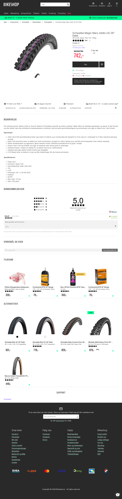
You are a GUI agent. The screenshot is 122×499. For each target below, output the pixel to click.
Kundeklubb (16, 460)
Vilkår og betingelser (74, 451)
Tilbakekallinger (73, 454)
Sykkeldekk (25, 22)
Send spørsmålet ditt (109, 250)
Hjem (5, 22)
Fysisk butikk (102, 434)
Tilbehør (36, 13)
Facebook (46, 434)
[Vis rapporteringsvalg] (115, 226)
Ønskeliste (15, 451)
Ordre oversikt (17, 445)
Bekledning (14, 13)
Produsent (7, 399)
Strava (45, 440)
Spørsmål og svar (73, 448)
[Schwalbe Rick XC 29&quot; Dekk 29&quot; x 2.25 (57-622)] (45, 325)
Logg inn (109, 6)
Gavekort (15, 434)
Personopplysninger (19, 448)
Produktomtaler (73, 443)
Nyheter (14, 443)
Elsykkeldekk (37, 22)
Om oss (100, 443)
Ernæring (52, 13)
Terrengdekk (48, 22)
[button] (11, 108)
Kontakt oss (102, 437)
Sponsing (101, 445)
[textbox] (53, 250)
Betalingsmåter (72, 434)
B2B (99, 454)
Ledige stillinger (103, 440)
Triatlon (44, 13)
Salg (69, 13)
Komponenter (26, 13)
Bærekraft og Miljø (18, 454)
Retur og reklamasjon (75, 445)
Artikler (14, 463)
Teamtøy (101, 448)
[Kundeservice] (93, 3)
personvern (60, 421)
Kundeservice (72, 440)
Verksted (101, 451)
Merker (14, 457)
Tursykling (61, 13)
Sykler (6, 13)
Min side (15, 440)
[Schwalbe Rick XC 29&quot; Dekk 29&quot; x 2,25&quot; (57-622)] (17, 325)
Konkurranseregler (73, 437)
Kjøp (85, 64)
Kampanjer (15, 437)
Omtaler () (75, 43)
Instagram (46, 437)
